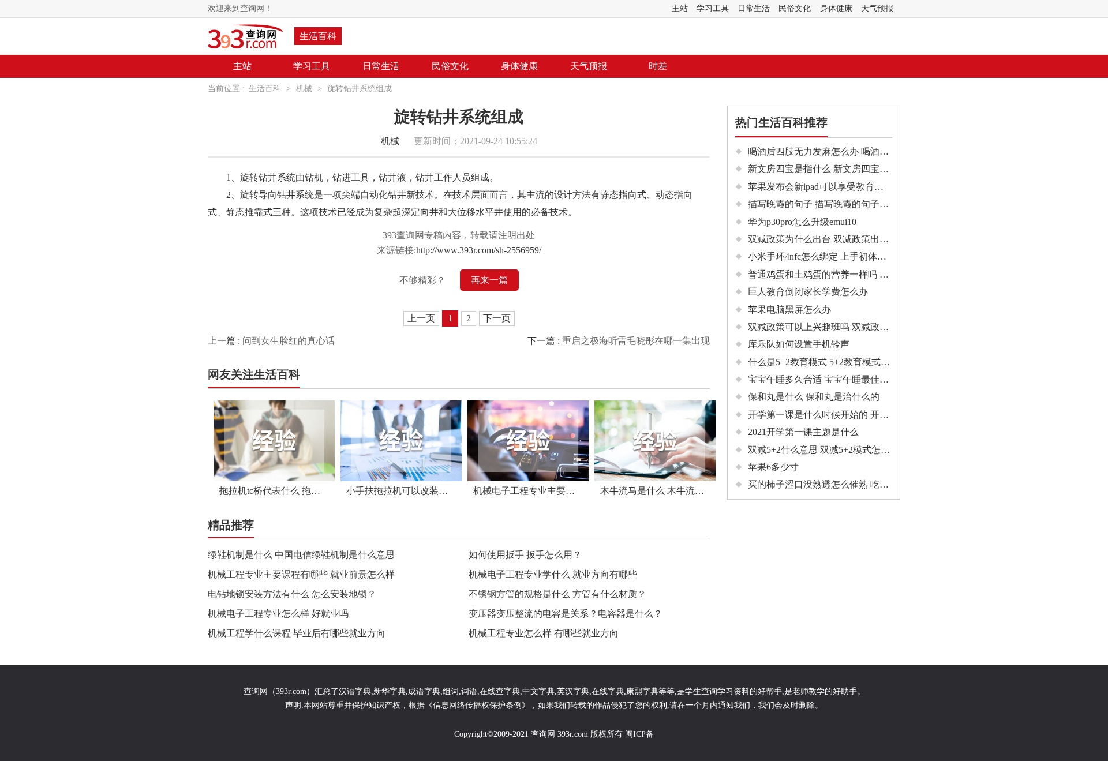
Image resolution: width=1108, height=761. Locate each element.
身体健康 (836, 8)
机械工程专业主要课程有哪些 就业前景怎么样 (301, 574)
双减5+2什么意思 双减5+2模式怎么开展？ (833, 450)
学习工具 (713, 8)
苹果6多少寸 (773, 467)
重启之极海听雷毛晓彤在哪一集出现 (636, 341)
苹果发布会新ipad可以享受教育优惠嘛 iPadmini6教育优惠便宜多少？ (886, 187)
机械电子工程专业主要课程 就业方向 (531, 491)
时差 (658, 66)
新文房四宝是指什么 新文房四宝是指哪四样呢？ (846, 169)
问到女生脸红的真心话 (288, 341)
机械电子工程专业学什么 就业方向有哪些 (553, 574)
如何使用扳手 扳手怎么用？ (525, 555)
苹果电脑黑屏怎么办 (789, 309)
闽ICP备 (639, 734)
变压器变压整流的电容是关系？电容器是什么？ (565, 613)
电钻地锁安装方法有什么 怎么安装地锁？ (292, 594)
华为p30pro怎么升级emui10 (802, 222)
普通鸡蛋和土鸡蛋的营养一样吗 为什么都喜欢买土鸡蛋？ (864, 274)
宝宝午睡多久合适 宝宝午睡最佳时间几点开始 (841, 379)
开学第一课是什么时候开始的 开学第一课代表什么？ (855, 414)
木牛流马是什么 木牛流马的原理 (658, 491)
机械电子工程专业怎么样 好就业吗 (278, 613)
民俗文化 (794, 8)
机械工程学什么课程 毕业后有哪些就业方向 (296, 633)
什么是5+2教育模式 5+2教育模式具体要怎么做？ (846, 362)
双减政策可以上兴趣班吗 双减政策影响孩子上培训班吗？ (864, 327)
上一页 (421, 318)
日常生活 (754, 8)
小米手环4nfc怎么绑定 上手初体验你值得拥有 (840, 256)
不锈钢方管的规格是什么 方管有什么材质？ (557, 594)
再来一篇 (489, 280)
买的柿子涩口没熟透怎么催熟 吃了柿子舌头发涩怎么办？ (864, 484)
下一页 (497, 318)
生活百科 (318, 36)
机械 (304, 88)
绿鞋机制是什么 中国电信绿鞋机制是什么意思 (301, 555)
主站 (680, 8)
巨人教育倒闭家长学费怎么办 (808, 292)
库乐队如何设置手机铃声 (798, 344)
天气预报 (877, 8)
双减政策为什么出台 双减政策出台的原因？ (837, 239)
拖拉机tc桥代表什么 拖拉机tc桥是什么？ (277, 491)
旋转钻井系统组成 (359, 88)
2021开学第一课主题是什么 (803, 432)
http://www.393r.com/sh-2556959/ (478, 250)
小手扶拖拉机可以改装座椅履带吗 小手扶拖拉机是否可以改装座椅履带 (404, 491)
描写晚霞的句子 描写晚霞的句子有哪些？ (832, 204)
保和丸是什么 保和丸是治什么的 (813, 397)
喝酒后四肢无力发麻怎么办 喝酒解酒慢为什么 (841, 151)
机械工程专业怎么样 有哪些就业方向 (544, 633)
